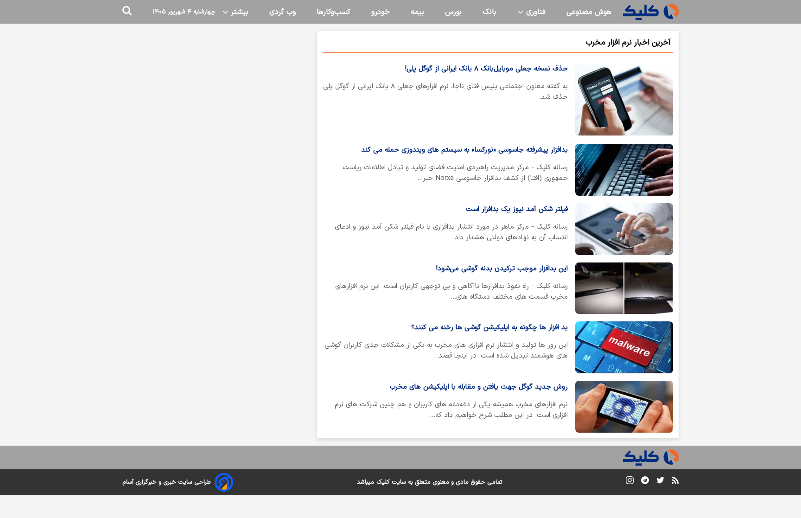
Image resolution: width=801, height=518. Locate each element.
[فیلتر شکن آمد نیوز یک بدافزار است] (624, 229)
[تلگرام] (645, 482)
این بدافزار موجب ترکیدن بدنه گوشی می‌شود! (502, 268)
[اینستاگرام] (630, 482)
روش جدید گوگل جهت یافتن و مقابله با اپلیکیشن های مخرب (479, 387)
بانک (489, 12)
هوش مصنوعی (588, 12)
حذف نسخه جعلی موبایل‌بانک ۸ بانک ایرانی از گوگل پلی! (486, 69)
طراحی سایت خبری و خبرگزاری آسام (166, 482)
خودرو (380, 12)
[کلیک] (651, 12)
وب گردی (282, 12)
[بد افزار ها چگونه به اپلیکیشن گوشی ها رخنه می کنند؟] (624, 347)
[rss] (675, 481)
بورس (453, 12)
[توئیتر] (660, 482)
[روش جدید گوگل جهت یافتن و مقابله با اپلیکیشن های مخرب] (624, 407)
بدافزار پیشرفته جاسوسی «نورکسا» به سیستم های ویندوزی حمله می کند (464, 150)
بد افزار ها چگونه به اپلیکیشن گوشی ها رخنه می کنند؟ (489, 327)
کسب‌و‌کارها (333, 12)
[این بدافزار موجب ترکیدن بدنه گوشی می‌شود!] (624, 288)
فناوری (535, 12)
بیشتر (238, 12)
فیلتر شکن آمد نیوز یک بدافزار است (517, 209)
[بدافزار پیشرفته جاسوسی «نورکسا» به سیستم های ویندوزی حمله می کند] (624, 170)
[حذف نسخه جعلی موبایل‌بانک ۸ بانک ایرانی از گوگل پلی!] (624, 99)
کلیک (382, 482)
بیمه (417, 12)
